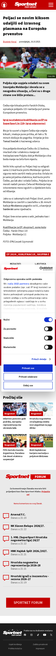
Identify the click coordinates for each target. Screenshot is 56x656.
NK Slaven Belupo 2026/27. (28, 526)
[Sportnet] (26, 5)
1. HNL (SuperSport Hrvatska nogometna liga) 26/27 (29, 538)
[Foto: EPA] (28, 62)
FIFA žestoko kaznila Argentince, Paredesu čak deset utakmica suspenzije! (13, 455)
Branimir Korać (10, 41)
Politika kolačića (15, 648)
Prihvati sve (28, 368)
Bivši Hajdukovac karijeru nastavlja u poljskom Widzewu (39, 453)
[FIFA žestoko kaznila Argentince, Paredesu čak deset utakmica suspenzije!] (15, 441)
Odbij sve (28, 385)
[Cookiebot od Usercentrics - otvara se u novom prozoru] (40, 269)
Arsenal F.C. (18, 515)
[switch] (48, 328)
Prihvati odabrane (28, 376)
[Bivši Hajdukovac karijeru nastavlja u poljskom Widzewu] (41, 441)
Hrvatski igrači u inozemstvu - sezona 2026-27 (30, 577)
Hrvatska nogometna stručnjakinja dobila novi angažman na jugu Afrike (41, 423)
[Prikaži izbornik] (51, 5)
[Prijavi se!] (4, 5)
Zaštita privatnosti (40, 644)
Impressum (40, 648)
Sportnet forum (28, 602)
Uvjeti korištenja (15, 644)
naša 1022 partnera (18, 283)
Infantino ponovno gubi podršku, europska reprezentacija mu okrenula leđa (14, 423)
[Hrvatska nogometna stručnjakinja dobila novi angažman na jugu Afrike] (41, 409)
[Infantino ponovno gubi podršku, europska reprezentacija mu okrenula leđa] (15, 409)
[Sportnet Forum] (28, 477)
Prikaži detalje (39, 359)
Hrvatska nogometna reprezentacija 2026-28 (25, 564)
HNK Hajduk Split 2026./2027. (29, 551)
